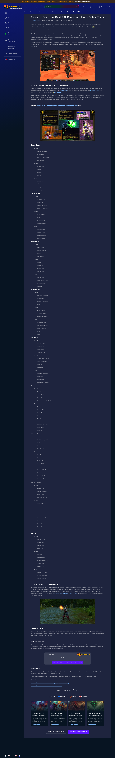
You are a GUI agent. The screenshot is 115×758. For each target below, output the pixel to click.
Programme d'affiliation (11, 47)
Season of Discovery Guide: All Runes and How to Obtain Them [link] (79, 11)
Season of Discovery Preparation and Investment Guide (46, 686)
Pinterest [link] (84, 696)
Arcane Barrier (95, 90)
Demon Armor (63, 90)
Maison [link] (10, 13)
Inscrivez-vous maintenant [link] (83, 1)
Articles (10, 23)
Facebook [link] (63, 696)
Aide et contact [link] (12, 53)
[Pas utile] (77, 690)
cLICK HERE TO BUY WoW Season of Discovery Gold (67, 662)
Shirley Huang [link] (36, 20)
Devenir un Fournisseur (11, 40)
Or (9, 18)
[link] (6, 7)
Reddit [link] (74, 696)
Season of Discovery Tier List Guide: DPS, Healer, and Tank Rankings (50, 683)
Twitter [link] (52, 696)
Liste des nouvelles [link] (35, 11)
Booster (10, 28)
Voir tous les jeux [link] (34, 7)
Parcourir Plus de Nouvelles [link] (78, 731)
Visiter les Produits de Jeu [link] (56, 731)
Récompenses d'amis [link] (12, 34)
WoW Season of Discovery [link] (51, 11)
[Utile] (73, 690)
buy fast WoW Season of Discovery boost (66, 593)
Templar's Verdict (58, 92)
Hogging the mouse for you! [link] (15, 8)
